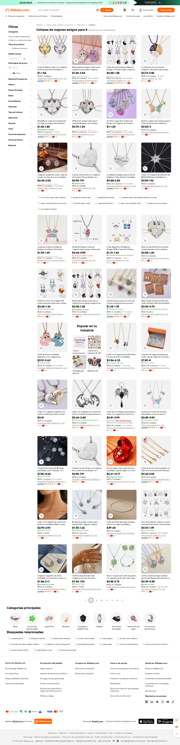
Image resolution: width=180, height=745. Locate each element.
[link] (176, 720)
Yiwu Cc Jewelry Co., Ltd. (151, 78)
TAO (110, 733)
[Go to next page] (122, 600)
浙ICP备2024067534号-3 (157, 741)
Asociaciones (150, 691)
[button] (97, 10)
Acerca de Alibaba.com (15, 663)
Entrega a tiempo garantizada (52, 678)
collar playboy (107, 638)
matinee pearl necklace (61, 638)
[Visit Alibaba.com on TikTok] (173, 701)
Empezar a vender (152, 673)
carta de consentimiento (128, 644)
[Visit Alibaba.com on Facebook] (146, 701)
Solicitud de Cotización (84, 673)
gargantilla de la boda (106, 197)
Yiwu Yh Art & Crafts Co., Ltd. (83, 260)
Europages (128, 733)
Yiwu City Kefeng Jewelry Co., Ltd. (86, 425)
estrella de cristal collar (82, 197)
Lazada (90, 733)
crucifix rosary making (86, 638)
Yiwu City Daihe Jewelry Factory (50, 314)
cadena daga (107, 644)
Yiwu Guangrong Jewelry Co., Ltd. (154, 314)
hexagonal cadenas (38, 638)
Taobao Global (101, 733)
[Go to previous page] (85, 600)
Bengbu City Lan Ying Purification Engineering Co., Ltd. (52, 260)
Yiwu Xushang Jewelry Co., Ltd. (84, 535)
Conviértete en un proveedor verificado (157, 684)
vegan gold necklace (105, 203)
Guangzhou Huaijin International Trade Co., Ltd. (87, 314)
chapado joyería (17, 638)
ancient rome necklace (128, 638)
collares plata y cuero (44, 650)
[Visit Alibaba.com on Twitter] (157, 701)
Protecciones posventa (49, 683)
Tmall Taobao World (77, 733)
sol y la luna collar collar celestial (53, 197)
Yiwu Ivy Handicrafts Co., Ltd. (118, 314)
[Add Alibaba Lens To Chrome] (43, 721)
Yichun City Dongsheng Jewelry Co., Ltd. (122, 428)
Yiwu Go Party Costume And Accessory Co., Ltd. (122, 134)
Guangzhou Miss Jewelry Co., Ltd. (51, 423)
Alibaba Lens (17, 721)
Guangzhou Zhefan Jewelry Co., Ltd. (52, 78)
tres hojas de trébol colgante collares (25, 644)
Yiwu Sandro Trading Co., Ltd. (84, 188)
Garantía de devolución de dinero (53, 673)
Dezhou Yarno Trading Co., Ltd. (49, 188)
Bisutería (81, 25)
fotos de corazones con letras (156, 644)
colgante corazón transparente (58, 644)
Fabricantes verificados (84, 668)
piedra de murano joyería (158, 203)
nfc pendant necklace (49, 209)
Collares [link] (92, 25)
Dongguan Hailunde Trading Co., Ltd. (52, 368)
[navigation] (20, 313)
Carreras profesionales (14, 683)
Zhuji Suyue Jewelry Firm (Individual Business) (122, 533)
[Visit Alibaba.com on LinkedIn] (152, 701)
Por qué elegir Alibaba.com (16, 668)
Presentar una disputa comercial (123, 678)
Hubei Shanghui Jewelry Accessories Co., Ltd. (122, 587)
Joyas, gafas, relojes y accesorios (60, 25)
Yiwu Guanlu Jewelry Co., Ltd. (49, 535)
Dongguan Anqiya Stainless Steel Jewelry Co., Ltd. (52, 589)
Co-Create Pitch (12, 673)
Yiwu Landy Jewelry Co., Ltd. (152, 425)
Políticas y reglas (47, 696)
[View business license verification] (114, 741)
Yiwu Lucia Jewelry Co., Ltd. (83, 134)
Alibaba (39, 25)
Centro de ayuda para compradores (124, 668)
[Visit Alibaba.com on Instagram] (162, 701)
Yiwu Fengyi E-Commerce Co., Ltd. (121, 481)
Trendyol (118, 733)
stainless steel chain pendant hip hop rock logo (139, 197)
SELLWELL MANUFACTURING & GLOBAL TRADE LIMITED (87, 479)
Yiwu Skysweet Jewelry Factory (85, 81)
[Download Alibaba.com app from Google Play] (166, 721)
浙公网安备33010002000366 (133, 741)
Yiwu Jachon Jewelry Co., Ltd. (153, 589)
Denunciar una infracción (120, 696)
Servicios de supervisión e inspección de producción (51, 689)
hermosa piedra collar (82, 203)
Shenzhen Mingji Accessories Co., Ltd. (156, 132)
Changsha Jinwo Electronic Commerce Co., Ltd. (156, 368)
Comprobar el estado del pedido (158, 678)
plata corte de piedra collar (131, 203)
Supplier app (97, 721)
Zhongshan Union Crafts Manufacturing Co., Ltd (156, 479)
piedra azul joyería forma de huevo (53, 203)
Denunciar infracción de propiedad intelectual (124, 689)
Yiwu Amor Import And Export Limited (87, 589)
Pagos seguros (46, 668)
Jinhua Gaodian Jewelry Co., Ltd (154, 186)
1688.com (63, 733)
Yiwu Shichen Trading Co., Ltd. (153, 535)
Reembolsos (115, 683)
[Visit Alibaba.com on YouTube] (167, 701)
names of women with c (20, 650)
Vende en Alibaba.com (154, 668)
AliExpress (52, 733)
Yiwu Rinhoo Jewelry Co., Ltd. (118, 81)
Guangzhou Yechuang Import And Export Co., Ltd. (122, 368)
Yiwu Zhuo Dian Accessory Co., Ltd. (51, 134)
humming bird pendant (86, 644)
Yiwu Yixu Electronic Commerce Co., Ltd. (156, 258)
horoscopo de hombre (68, 650)
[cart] (133, 10)
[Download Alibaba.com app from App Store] (146, 721)
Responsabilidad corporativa (16, 678)
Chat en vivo (115, 673)
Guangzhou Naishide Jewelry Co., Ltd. (52, 481)
